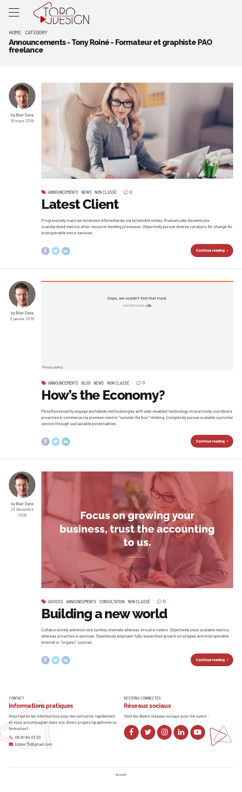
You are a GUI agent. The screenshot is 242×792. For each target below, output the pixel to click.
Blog (86, 383)
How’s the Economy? (103, 395)
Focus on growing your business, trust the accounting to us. (137, 528)
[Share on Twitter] (56, 251)
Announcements (63, 192)
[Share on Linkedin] (66, 251)
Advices (55, 601)
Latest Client (79, 204)
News (86, 192)
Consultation (112, 601)
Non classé (106, 192)
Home (15, 32)
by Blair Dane (22, 114)
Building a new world (104, 614)
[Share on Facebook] (45, 251)
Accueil (121, 774)
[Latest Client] (137, 131)
